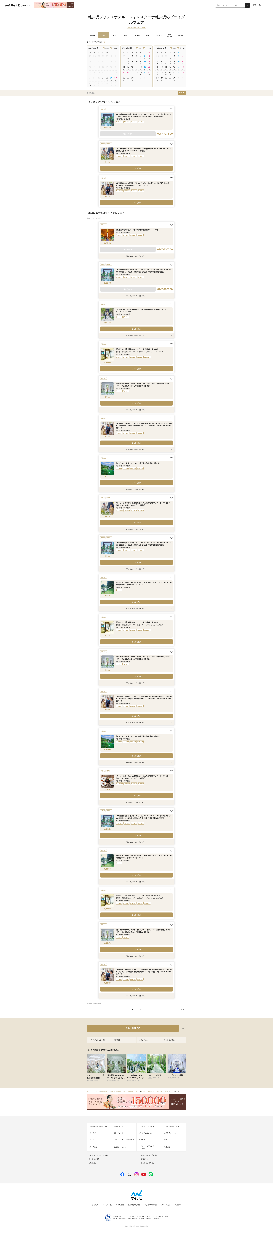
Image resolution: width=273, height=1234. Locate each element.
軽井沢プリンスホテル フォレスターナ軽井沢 (154, 1091)
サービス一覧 (107, 1205)
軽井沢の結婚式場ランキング (131, 1091)
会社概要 (95, 1205)
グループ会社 (165, 1205)
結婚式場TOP (105, 1091)
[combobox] (230, 5)
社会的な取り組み (134, 1205)
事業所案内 (120, 1205)
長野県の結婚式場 (116, 1091)
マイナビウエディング (93, 1091)
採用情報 (178, 1205)
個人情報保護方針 (151, 1205)
